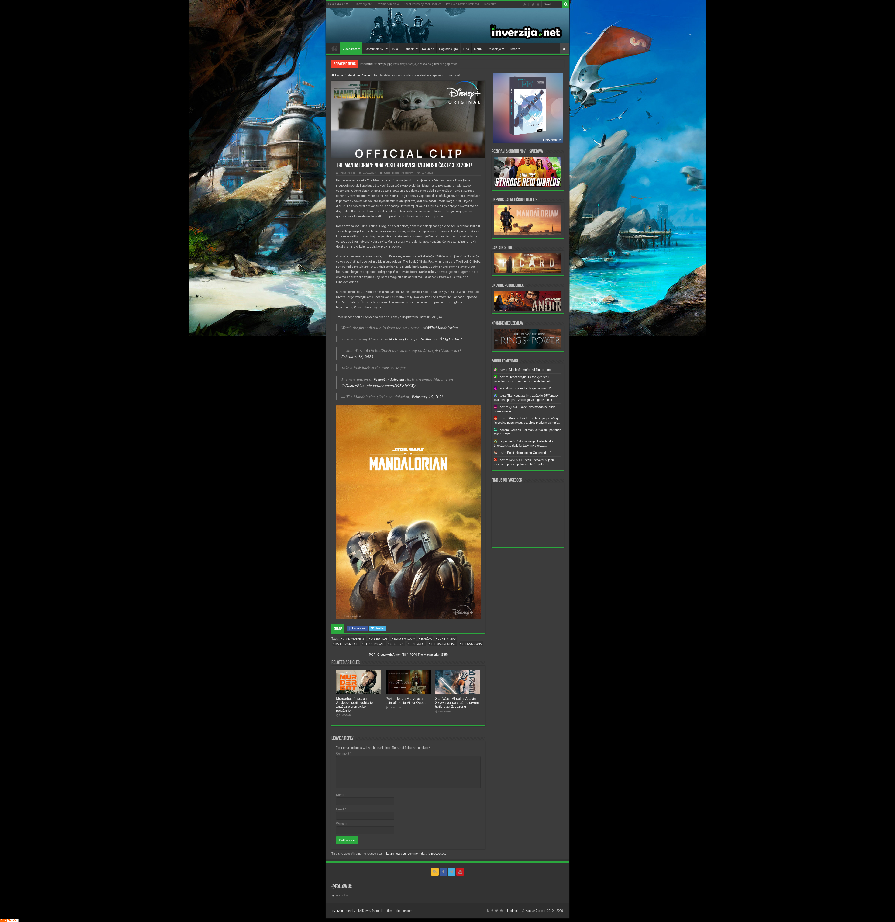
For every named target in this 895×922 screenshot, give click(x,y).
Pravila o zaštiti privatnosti (462, 4)
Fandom (409, 49)
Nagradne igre (448, 49)
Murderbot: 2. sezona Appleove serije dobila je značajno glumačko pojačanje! (354, 704)
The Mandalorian (443, 643)
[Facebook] (528, 4)
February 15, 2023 (428, 396)
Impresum (490, 4)
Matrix (478, 49)
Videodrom (350, 49)
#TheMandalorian (442, 327)
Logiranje (513, 910)
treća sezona (472, 643)
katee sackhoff (346, 643)
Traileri (395, 172)
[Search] (565, 4)
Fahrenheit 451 (375, 49)
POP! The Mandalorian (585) (428, 654)
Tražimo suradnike (388, 4)
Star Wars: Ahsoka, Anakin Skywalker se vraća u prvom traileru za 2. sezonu (457, 702)
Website (341, 823)
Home (334, 48)
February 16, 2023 (357, 356)
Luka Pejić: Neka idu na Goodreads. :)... (527, 452)
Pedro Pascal (374, 643)
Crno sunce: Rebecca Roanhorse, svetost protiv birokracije (397, 64)
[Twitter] (533, 4)
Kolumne (428, 49)
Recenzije (494, 49)
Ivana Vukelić (347, 172)
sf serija (396, 643)
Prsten (512, 49)
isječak (426, 638)
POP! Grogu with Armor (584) (388, 654)
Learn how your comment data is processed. (416, 853)
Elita (466, 49)
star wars (417, 643)
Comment (343, 753)
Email (341, 809)
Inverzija (337, 910)
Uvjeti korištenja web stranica (422, 4)
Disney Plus (379, 638)
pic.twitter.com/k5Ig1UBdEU (439, 339)
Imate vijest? (364, 4)
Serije (366, 75)
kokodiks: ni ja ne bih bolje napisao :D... (527, 388)
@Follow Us (341, 887)
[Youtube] (538, 4)
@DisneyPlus (400, 339)
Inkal (395, 49)
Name (341, 795)
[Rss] (525, 4)
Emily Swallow (404, 638)
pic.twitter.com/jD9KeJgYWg (391, 385)
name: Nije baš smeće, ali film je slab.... (527, 369)
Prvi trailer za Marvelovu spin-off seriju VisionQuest (405, 700)
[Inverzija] (447, 25)
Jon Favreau (447, 638)
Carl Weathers (353, 638)
